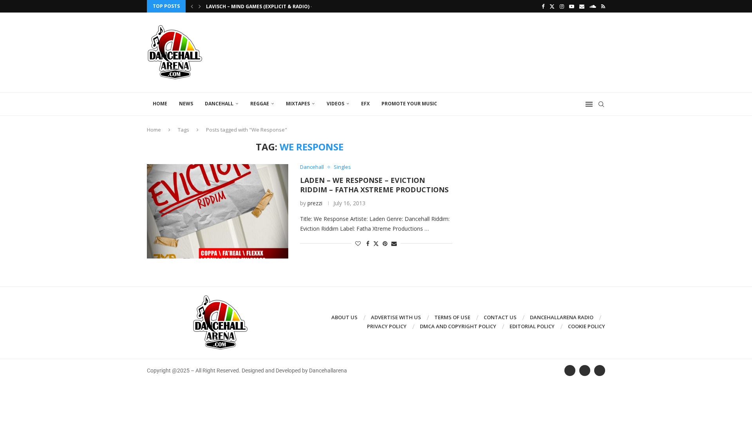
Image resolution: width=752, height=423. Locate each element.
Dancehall (219, 103)
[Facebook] (543, 6)
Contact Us (500, 317)
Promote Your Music (409, 103)
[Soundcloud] (592, 6)
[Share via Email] (394, 243)
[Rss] (603, 6)
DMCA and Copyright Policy (458, 326)
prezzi (314, 203)
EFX (365, 103)
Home (160, 103)
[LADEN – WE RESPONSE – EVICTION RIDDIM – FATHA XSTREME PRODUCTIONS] (217, 211)
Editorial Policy (532, 326)
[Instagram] (562, 6)
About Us (344, 317)
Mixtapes (298, 103)
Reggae (259, 103)
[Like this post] (358, 243)
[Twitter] (552, 6)
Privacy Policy (387, 326)
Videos (335, 103)
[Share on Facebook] (367, 243)
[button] (192, 6)
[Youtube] (571, 6)
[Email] (581, 6)
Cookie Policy (586, 326)
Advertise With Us (396, 317)
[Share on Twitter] (376, 243)
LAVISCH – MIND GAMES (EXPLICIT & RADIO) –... (262, 6)
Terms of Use (452, 317)
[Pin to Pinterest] (385, 243)
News (186, 103)
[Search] (601, 104)
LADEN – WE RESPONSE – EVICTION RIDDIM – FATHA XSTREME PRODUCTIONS (374, 184)
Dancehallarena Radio (561, 317)
